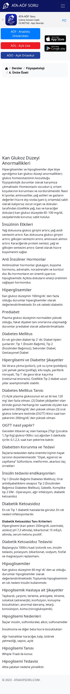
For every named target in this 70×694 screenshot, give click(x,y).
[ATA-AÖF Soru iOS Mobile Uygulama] (55, 38)
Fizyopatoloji (35, 68)
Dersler (17, 68)
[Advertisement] (35, 115)
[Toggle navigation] (63, 6)
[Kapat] (3, 20)
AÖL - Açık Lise (20, 46)
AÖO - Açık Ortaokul (20, 55)
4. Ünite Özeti (18, 72)
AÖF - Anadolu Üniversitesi (20, 34)
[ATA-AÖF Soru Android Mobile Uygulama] (55, 48)
